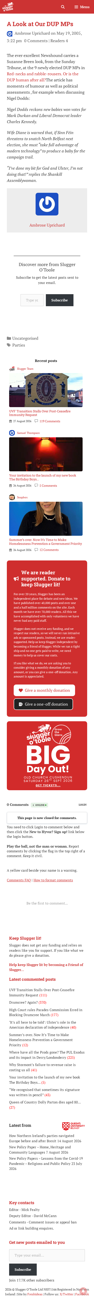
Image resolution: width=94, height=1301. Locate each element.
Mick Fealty (30, 1209)
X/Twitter (66, 1294)
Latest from (20, 1125)
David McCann (45, 1215)
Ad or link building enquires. (31, 1228)
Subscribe (59, 300)
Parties (18, 345)
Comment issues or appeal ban (53, 1222)
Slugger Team (25, 368)
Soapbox (22, 497)
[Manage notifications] (83, 1291)
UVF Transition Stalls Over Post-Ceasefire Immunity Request (39, 413)
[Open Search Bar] (62, 7)
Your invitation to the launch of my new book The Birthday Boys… (42, 477)
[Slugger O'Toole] (7, 7)
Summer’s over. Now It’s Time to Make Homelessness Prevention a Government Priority (45, 542)
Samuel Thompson (28, 433)
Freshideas (34, 1294)
